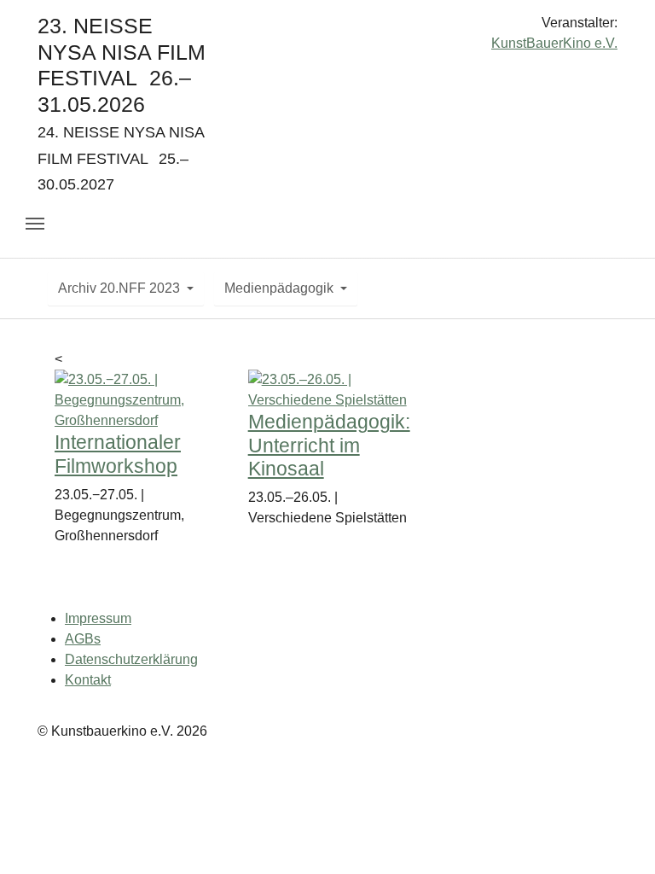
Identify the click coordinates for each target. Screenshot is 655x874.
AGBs (83, 639)
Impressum (98, 618)
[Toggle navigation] (34, 223)
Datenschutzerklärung (131, 659)
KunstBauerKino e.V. (554, 43)
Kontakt (88, 680)
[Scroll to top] (617, 836)
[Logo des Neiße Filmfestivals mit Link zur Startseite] (327, 29)
